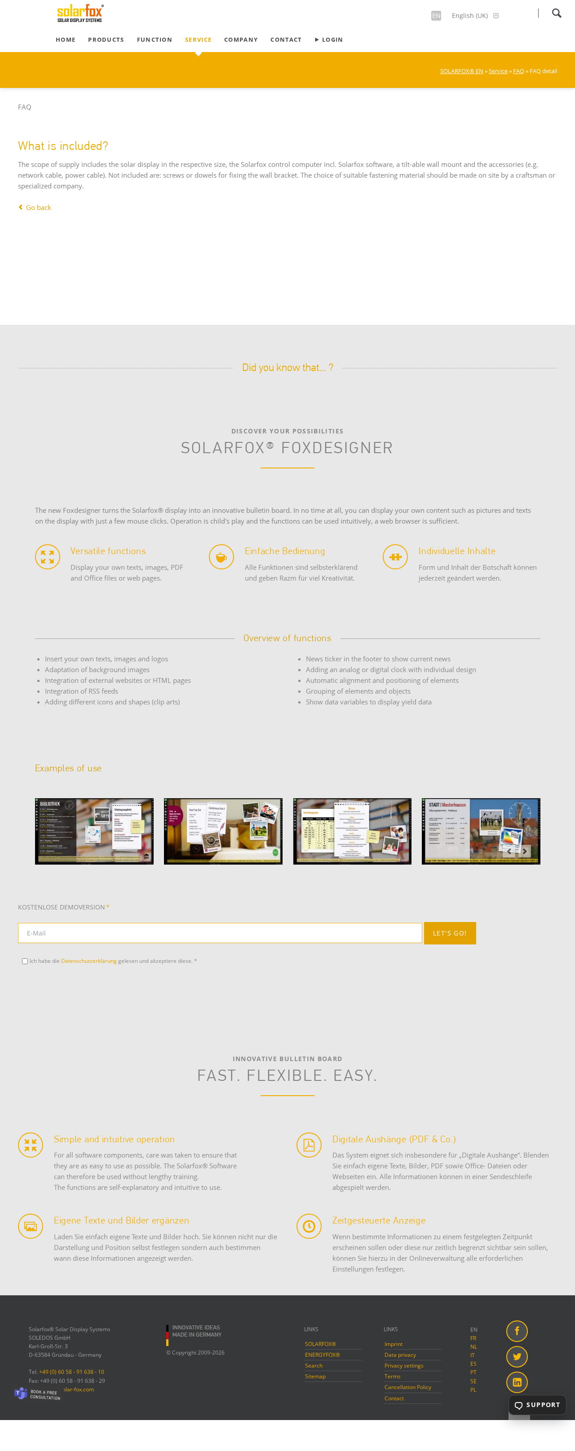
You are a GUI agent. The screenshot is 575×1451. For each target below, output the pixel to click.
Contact (286, 39)
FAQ (518, 71)
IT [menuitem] (472, 1355)
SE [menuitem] (473, 1381)
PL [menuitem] (473, 1390)
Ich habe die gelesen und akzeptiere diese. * (113, 961)
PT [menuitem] (473, 1372)
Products (106, 39)
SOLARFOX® (320, 1344)
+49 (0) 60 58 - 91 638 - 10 (71, 1372)
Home (65, 39)
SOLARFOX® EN (461, 71)
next (524, 851)
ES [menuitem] (473, 1364)
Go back (38, 207)
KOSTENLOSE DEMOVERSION (64, 907)
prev (509, 851)
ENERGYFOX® (322, 1355)
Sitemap (315, 1376)
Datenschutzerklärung (89, 961)
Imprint (393, 1344)
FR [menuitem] (473, 1338)
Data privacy (400, 1355)
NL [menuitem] (473, 1346)
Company (241, 39)
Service (198, 39)
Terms (393, 1376)
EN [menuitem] (474, 1329)
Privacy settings (404, 1365)
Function (154, 39)
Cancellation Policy (408, 1387)
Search (556, 13)
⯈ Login (328, 39)
